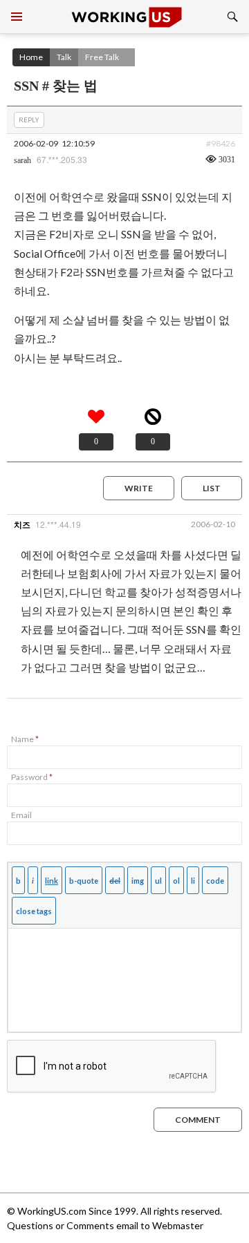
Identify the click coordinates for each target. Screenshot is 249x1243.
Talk (64, 57)
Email (21, 815)
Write (138, 488)
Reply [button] (29, 119)
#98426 (220, 143)
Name (25, 739)
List (212, 488)
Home (31, 57)
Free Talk (102, 57)
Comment (198, 1119)
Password (32, 777)
